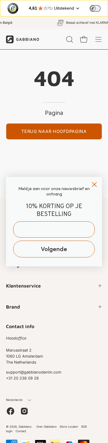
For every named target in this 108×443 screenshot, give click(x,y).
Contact (21, 431)
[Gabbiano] (22, 39)
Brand (13, 306)
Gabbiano (25, 426)
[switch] (95, 8)
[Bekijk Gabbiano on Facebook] (10, 411)
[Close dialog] (94, 184)
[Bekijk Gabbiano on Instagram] (24, 411)
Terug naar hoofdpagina (54, 131)
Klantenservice (23, 285)
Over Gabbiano (46, 426)
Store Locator (69, 426)
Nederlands (14, 399)
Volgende (54, 249)
